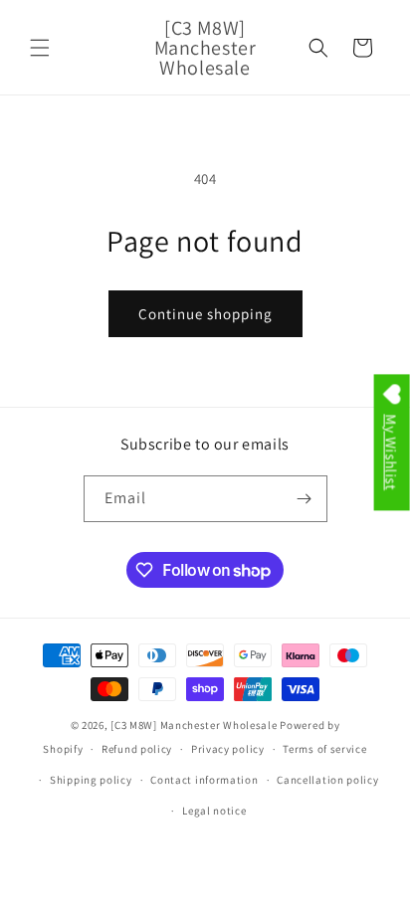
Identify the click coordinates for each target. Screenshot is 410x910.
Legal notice (214, 811)
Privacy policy (228, 749)
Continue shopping (205, 313)
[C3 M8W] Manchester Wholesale (193, 725)
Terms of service (324, 749)
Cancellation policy (327, 780)
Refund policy (137, 749)
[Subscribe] (304, 498)
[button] (40, 48)
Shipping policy (91, 780)
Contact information (204, 780)
